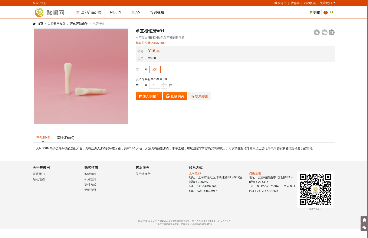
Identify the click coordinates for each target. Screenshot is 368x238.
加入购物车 (151, 96)
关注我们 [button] (326, 3)
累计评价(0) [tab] (65, 137)
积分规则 (90, 179)
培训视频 (157, 12)
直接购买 (177, 96)
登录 (36, 3)
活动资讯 (310, 3)
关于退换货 (143, 174)
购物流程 (90, 174)
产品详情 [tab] (43, 137)
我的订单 (280, 3)
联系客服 (201, 96)
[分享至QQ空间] (316, 32)
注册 (43, 3)
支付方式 (90, 184)
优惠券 (295, 3)
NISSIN (115, 12)
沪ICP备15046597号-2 (219, 220)
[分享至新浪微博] (331, 32)
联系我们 (39, 174)
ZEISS (135, 12)
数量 (142, 85)
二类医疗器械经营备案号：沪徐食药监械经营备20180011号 (184, 224)
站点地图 (39, 179)
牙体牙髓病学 (79, 24)
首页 (40, 24)
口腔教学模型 (57, 24)
